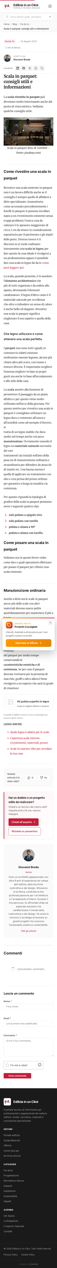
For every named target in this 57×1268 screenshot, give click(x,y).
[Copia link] (42, 68)
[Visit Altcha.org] (39, 1065)
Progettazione (11, 1175)
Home (6, 24)
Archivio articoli (12, 1155)
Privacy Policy (11, 1254)
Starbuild (34, 1264)
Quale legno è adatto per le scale (30, 732)
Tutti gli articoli (28, 931)
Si (33, 777)
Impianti (8, 1185)
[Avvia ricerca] (49, 17)
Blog (15, 24)
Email (7, 1018)
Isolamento (10, 1190)
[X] (30, 68)
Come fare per (11, 1150)
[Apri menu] (50, 6)
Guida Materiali (12, 1140)
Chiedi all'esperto (22, 822)
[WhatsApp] (36, 68)
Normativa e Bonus (14, 1180)
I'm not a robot (18, 1065)
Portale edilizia (12, 1135)
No (45, 777)
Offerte (7, 1145)
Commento (10, 1035)
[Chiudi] (50, 622)
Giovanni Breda (21, 59)
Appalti (7, 1201)
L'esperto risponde (14, 1226)
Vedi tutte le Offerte (26, 643)
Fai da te (24, 24)
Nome (8, 1001)
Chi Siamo (9, 1215)
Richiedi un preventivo (25, 831)
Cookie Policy (28, 1254)
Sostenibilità (10, 1196)
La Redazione (11, 1220)
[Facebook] (23, 68)
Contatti (8, 1231)
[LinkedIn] (17, 68)
